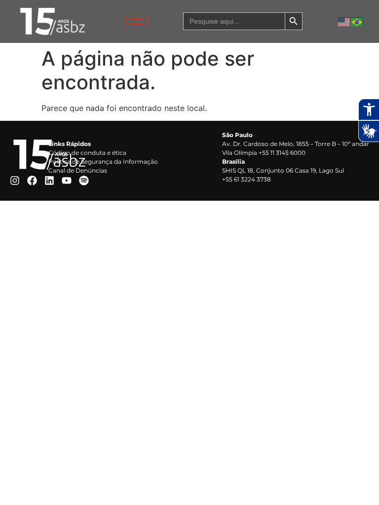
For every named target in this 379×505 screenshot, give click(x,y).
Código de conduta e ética (87, 152)
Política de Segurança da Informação (103, 161)
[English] (344, 21)
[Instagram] (15, 180)
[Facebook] (32, 180)
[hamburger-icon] (136, 21)
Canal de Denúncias (77, 170)
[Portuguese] (357, 21)
